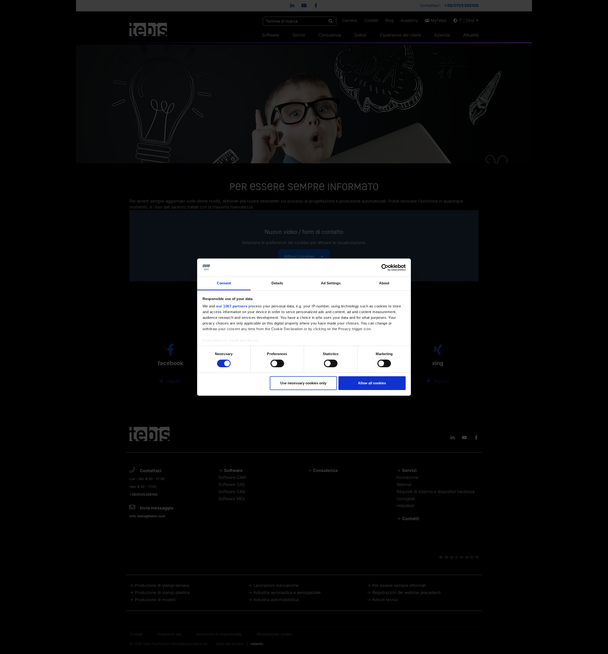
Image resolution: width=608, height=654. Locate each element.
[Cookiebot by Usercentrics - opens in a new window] (385, 267)
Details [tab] (277, 283)
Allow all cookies (372, 383)
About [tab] (384, 283)
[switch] (277, 363)
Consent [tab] (224, 283)
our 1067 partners (231, 306)
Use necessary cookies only (303, 383)
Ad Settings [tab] (331, 283)
